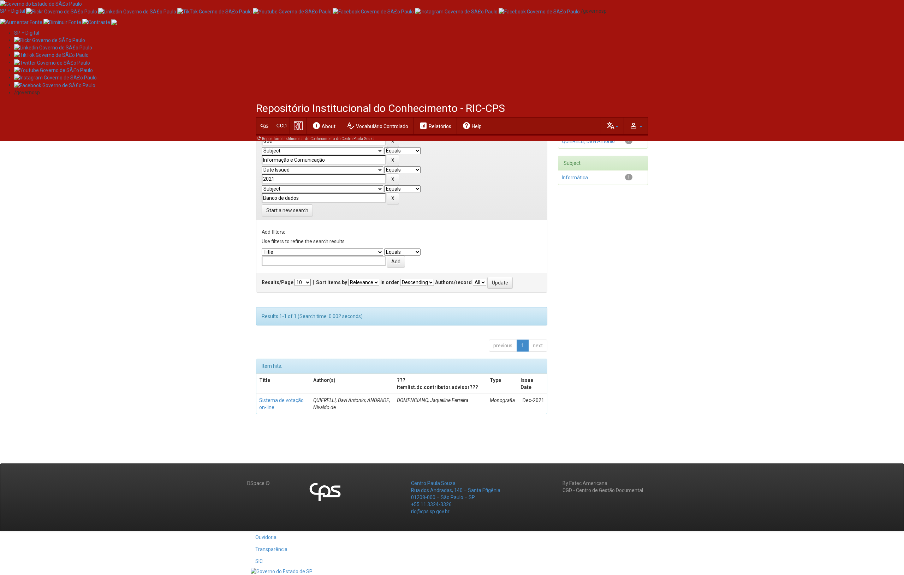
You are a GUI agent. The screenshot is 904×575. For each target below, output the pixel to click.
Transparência (271, 549)
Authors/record (453, 282)
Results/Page (277, 282)
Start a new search (287, 210)
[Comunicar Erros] (114, 21)
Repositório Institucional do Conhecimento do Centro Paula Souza (318, 138)
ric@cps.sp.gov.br (430, 511)
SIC (259, 561)
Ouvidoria (265, 537)
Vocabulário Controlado (377, 125)
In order (389, 282)
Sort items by (331, 282)
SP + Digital (12, 11)
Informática (575, 177)
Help (472, 125)
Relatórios (435, 125)
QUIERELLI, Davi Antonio (588, 141)
